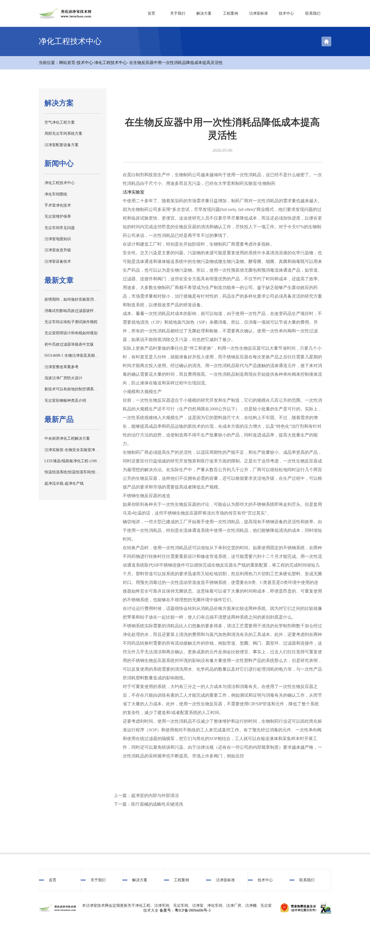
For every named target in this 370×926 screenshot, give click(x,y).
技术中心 (286, 13)
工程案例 (230, 13)
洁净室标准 (258, 13)
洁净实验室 (133, 192)
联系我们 (312, 13)
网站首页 (67, 62)
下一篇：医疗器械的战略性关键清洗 (148, 804)
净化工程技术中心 (110, 62)
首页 (151, 13)
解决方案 (204, 13)
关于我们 (177, 13)
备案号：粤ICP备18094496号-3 (185, 910)
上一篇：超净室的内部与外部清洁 (146, 795)
